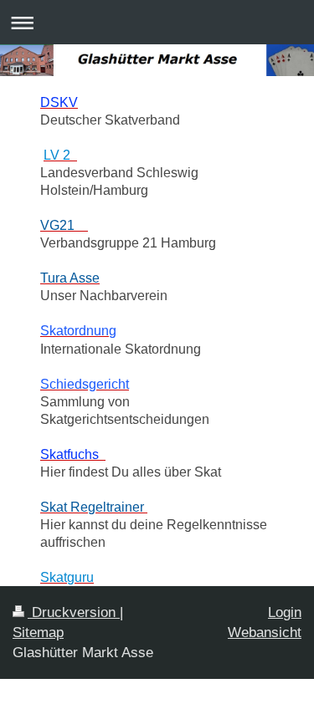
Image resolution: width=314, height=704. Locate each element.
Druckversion (74, 612)
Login (284, 612)
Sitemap (38, 632)
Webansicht (264, 632)
